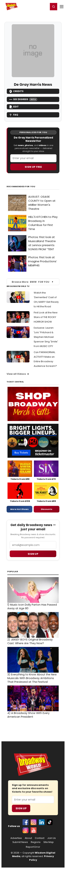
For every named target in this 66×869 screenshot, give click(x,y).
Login (44, 6)
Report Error (33, 847)
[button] (53, 6)
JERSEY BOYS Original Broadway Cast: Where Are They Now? (30, 641)
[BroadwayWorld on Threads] (25, 830)
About (28, 838)
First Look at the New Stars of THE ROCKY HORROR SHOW (46, 317)
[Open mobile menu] (61, 6)
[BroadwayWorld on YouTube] (33, 830)
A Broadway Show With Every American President (28, 715)
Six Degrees (24, 99)
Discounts (46, 509)
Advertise (16, 838)
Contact (39, 838)
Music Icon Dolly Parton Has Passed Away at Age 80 (32, 606)
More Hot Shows (19, 509)
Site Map (48, 842)
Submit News (20, 842)
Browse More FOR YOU (30, 282)
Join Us (51, 838)
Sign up (33, 554)
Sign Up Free (33, 167)
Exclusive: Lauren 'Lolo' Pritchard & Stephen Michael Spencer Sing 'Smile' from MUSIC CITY (46, 337)
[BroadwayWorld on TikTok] (49, 822)
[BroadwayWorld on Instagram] (33, 822)
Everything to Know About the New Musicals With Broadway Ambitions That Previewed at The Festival (32, 678)
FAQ (15, 114)
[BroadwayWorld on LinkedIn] (41, 822)
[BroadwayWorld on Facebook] (25, 822)
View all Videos (16, 374)
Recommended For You (21, 186)
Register (34, 6)
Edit (16, 106)
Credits (18, 91)
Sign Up (21, 808)
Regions (36, 842)
